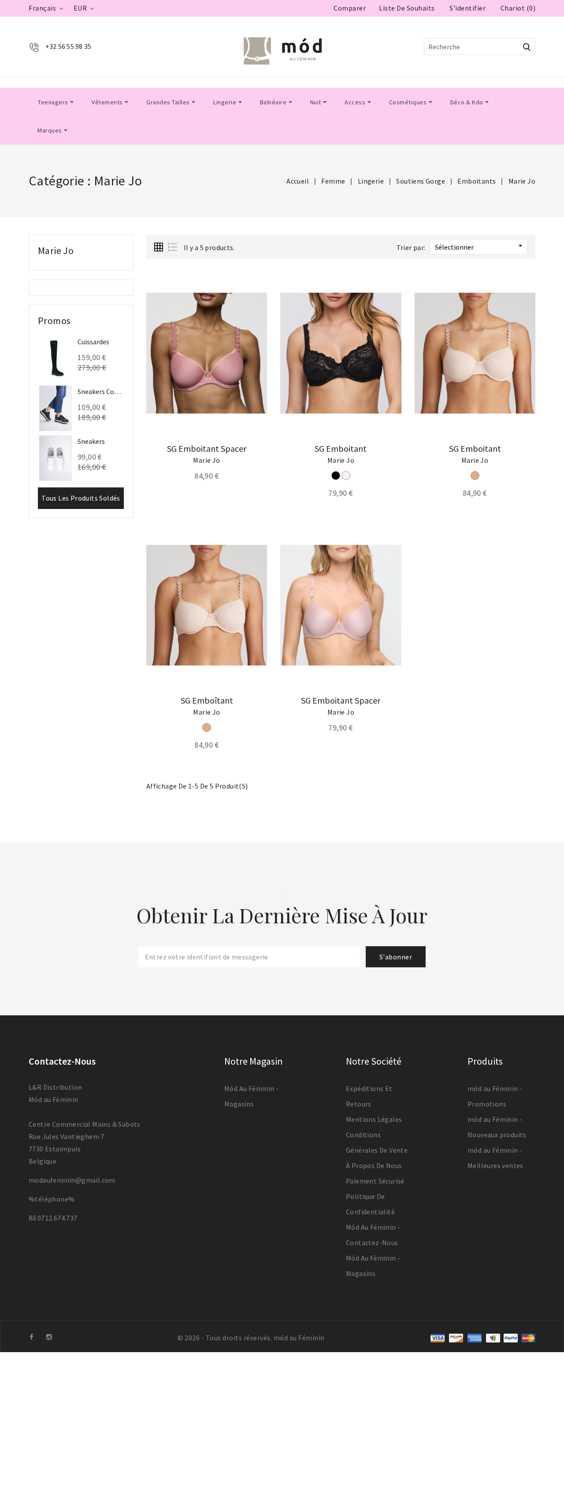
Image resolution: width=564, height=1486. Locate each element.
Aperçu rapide (254, 300)
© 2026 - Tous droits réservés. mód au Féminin (251, 1337)
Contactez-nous (62, 1061)
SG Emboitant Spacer (340, 700)
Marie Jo (56, 250)
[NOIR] (335, 475)
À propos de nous (374, 1165)
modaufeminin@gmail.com (72, 1180)
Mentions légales (374, 1119)
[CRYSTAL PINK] (345, 475)
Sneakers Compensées (101, 391)
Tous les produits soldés (80, 498)
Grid (158, 247)
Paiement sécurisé (375, 1180)
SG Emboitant (341, 448)
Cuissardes (93, 341)
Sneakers (91, 441)
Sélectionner (480, 246)
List (172, 247)
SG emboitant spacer (206, 448)
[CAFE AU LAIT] (475, 475)
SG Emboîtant (207, 700)
